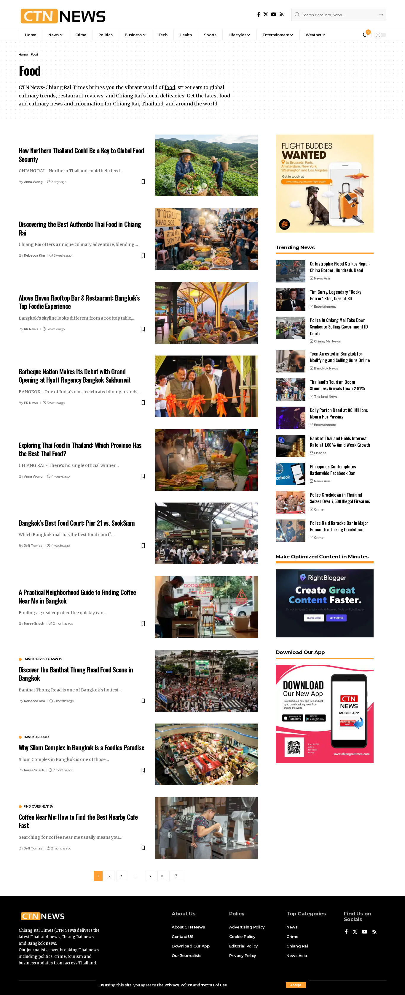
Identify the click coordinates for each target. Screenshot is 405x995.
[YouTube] (274, 14)
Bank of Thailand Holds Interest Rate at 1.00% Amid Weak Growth (340, 441)
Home (23, 54)
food (170, 87)
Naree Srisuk (34, 623)
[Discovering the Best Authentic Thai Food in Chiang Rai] (206, 239)
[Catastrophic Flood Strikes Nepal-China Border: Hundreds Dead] (290, 271)
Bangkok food (36, 737)
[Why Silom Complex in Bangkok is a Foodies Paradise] (206, 754)
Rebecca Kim (34, 255)
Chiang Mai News (327, 341)
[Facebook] (259, 14)
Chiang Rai (126, 104)
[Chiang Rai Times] (63, 14)
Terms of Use (214, 985)
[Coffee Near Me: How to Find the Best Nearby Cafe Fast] (206, 828)
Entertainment (325, 306)
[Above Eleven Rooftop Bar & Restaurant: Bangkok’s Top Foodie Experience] (206, 313)
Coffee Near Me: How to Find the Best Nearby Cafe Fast (78, 821)
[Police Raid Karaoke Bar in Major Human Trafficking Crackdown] (290, 530)
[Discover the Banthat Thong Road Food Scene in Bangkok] (206, 681)
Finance (320, 453)
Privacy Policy (178, 985)
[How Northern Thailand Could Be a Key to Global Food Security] (206, 165)
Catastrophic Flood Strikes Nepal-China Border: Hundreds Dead (340, 267)
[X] (266, 14)
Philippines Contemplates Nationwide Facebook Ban (333, 469)
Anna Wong (33, 182)
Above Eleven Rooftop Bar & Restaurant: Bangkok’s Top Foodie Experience (79, 302)
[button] (296, 985)
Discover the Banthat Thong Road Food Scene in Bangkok (76, 674)
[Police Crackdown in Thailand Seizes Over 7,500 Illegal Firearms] (290, 502)
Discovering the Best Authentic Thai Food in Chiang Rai (80, 228)
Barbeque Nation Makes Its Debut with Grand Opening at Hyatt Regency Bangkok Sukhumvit (74, 376)
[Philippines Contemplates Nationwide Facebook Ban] (290, 474)
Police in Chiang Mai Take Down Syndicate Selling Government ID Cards (339, 327)
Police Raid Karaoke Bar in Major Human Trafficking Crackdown (339, 526)
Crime (318, 509)
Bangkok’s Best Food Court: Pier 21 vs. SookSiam (77, 522)
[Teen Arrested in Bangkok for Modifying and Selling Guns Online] (290, 361)
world (210, 104)
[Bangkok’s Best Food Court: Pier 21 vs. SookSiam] (206, 533)
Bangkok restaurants (43, 659)
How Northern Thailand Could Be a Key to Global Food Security (81, 155)
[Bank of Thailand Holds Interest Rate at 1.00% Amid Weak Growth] (290, 446)
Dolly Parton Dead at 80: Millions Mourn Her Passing (339, 413)
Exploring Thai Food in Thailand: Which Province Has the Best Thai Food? (80, 449)
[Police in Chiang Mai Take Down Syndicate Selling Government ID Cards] (290, 328)
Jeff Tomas (33, 546)
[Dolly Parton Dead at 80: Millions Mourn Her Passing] (290, 418)
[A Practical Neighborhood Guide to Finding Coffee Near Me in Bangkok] (206, 607)
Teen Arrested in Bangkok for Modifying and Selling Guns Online (340, 357)
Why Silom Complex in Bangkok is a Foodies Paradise (81, 747)
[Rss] (282, 14)
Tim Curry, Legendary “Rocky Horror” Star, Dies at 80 (335, 295)
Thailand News (326, 396)
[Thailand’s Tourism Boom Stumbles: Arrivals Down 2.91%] (290, 389)
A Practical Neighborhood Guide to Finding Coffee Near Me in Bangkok (77, 596)
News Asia (322, 278)
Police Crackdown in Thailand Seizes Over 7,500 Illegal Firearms (340, 498)
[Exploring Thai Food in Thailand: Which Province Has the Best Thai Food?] (206, 460)
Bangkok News (326, 368)
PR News (31, 329)
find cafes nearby (38, 806)
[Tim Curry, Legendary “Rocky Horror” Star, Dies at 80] (290, 299)
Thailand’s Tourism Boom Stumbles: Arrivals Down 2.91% (337, 385)
